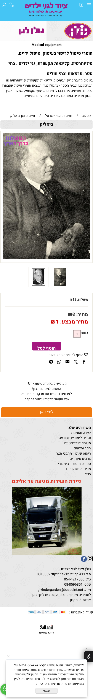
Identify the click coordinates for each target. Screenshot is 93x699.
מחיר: (81, 314)
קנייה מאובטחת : (80, 612)
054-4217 (71, 579)
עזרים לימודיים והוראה (75, 438)
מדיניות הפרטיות (48, 683)
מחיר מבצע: (73, 322)
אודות (87, 600)
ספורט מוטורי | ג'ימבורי (74, 463)
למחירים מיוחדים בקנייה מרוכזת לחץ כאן (61, 594)
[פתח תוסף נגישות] (88, 656)
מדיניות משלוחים (78, 469)
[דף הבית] (78, 31)
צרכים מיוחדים (80, 458)
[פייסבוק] (81, 5)
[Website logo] (46, 10)
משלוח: (82, 299)
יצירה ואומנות (81, 432)
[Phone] (11, 5)
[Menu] (89, 5)
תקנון (74, 600)
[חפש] (3, 5)
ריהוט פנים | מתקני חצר (73, 453)
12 (74, 299)
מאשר (46, 691)
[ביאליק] (60, 285)
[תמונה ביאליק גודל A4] (38, 285)
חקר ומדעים (82, 448)
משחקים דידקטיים (77, 443)
